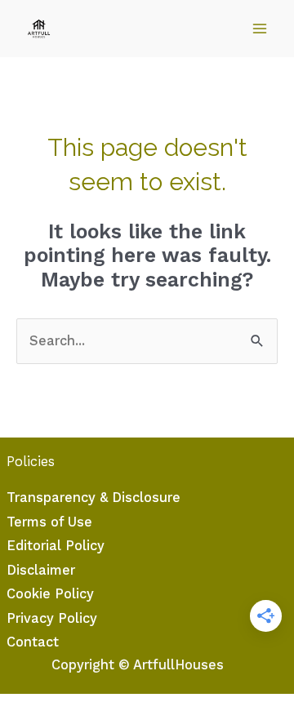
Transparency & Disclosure (93, 497)
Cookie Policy (50, 594)
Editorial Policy (56, 545)
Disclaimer (41, 570)
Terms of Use (49, 522)
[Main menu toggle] (259, 29)
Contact (33, 642)
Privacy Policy (52, 618)
